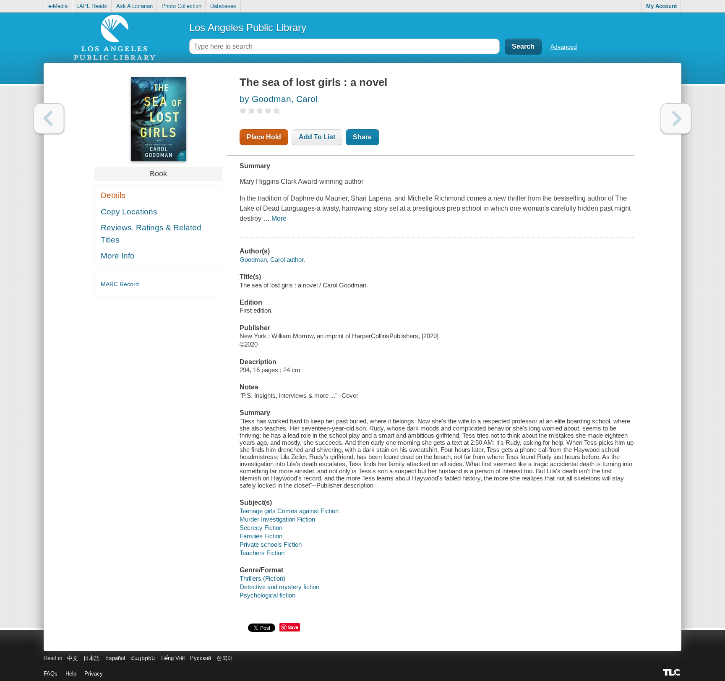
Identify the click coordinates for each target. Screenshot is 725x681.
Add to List (317, 137)
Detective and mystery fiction (279, 586)
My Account (661, 6)
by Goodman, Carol (279, 99)
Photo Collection (181, 6)
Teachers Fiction (262, 552)
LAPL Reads (91, 6)
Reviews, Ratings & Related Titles (151, 233)
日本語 (91, 658)
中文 (72, 658)
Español (115, 658)
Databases (223, 6)
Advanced (563, 46)
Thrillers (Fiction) (262, 578)
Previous (49, 118)
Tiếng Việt (172, 658)
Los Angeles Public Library (247, 27)
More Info (118, 255)
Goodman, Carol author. (272, 259)
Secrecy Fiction (261, 527)
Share (362, 137)
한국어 (224, 658)
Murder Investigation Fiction (277, 519)
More (279, 218)
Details (113, 195)
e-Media (58, 6)
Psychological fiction (267, 595)
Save (293, 627)
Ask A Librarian (134, 6)
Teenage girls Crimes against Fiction (289, 510)
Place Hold (264, 137)
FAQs (50, 674)
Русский (200, 658)
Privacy (93, 674)
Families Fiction (261, 536)
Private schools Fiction (271, 544)
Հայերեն (142, 658)
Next (676, 118)
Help (70, 674)
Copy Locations (129, 211)
